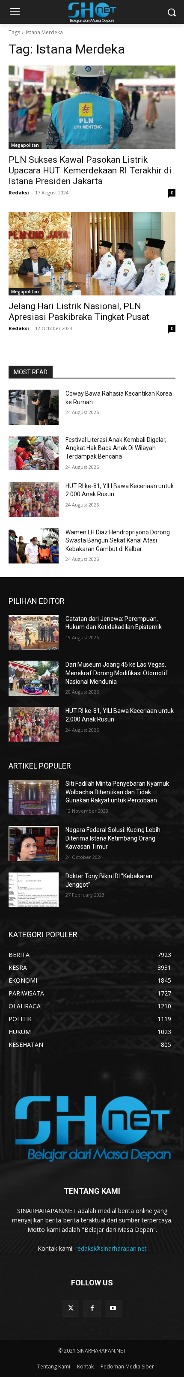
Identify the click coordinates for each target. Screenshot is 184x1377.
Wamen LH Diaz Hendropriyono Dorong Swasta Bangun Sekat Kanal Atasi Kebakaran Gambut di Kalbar (117, 540)
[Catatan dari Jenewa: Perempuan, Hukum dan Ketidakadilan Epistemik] (34, 632)
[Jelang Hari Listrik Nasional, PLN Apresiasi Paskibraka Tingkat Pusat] (92, 253)
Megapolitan (25, 145)
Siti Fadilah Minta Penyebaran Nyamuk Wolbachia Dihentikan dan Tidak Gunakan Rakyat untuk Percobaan (117, 792)
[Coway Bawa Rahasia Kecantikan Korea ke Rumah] (34, 407)
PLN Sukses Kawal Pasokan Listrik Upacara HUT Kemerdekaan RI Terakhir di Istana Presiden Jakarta (90, 170)
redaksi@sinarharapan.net (111, 1248)
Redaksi (19, 192)
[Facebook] (91, 1308)
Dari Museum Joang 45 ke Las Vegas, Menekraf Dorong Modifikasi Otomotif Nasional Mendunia (116, 673)
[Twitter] (70, 1308)
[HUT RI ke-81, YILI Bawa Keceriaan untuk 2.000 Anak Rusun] (34, 499)
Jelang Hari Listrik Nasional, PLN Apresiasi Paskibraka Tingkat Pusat (79, 311)
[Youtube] (113, 1308)
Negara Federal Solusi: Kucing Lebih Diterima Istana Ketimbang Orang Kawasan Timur (112, 838)
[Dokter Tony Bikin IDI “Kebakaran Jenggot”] (34, 889)
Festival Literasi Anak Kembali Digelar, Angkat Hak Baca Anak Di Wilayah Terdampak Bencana (115, 448)
